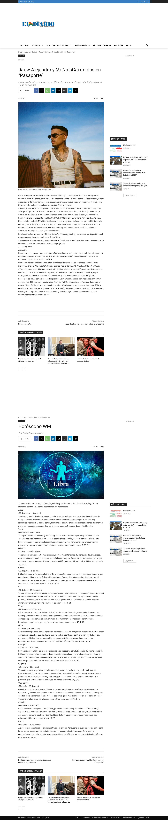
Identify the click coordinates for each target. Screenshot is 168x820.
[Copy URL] (75, 90)
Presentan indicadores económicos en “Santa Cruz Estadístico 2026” (134, 172)
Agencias (140, 818)
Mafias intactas (129, 145)
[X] (148, 1)
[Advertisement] (104, 24)
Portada (77, 818)
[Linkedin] (53, 90)
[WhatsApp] (47, 90)
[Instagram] (141, 1)
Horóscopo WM (24, 324)
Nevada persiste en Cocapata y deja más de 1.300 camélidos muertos (135, 159)
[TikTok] (144, 1)
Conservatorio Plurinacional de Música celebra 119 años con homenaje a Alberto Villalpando (59, 361)
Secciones (27, 52)
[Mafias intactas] (116, 148)
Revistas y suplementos (100, 818)
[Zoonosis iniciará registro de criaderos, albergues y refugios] (116, 186)
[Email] (58, 90)
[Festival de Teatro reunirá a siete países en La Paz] (90, 346)
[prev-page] (19, 369)
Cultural (35, 52)
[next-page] (23, 369)
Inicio (20, 52)
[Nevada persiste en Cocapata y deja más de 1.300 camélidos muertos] (116, 160)
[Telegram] (70, 90)
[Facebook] (138, 1)
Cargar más (129, 195)
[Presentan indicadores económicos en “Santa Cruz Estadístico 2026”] (116, 173)
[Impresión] (64, 90)
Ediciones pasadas (128, 818)
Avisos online (115, 818)
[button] (147, 45)
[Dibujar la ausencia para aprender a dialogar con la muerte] (31, 346)
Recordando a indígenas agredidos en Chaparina (84, 324)
